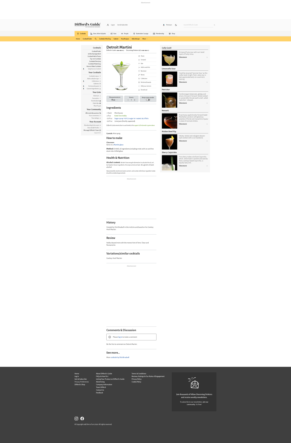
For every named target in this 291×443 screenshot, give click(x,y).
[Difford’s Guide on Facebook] (83, 419)
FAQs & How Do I (102, 376)
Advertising (100, 382)
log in (120, 337)
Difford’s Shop (80, 384)
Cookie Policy (136, 382)
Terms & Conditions (139, 374)
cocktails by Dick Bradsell (120, 357)
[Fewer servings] (128, 100)
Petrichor (166, 90)
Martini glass (118, 145)
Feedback (99, 393)
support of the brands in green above (144, 125)
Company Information (104, 384)
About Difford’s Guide (104, 374)
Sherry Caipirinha (169, 152)
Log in (77, 376)
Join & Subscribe (81, 379)
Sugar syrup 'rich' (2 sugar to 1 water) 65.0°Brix (131, 118)
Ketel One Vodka (120, 116)
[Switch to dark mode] (176, 25)
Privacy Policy (137, 379)
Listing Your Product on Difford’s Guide (110, 379)
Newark (165, 110)
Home (77, 374)
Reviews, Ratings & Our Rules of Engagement (148, 376)
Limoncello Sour (169, 69)
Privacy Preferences (82, 382)
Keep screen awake (148, 97)
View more (183, 57)
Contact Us (100, 390)
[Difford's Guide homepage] (88, 25)
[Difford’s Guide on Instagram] (77, 419)
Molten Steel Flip (169, 131)
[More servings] (135, 100)
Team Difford (101, 387)
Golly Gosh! (167, 48)
